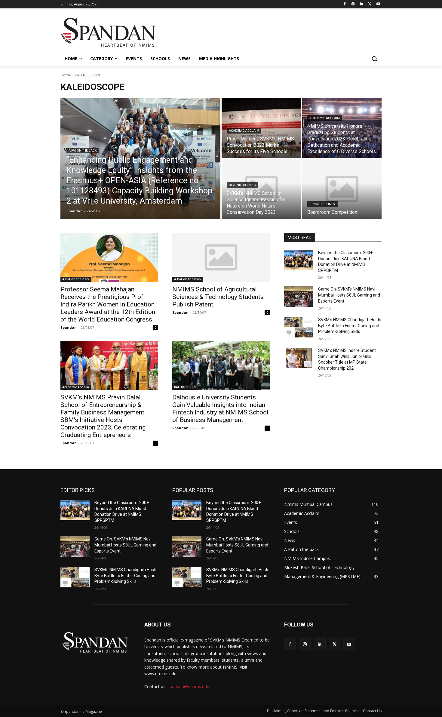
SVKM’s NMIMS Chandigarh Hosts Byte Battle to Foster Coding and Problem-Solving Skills (349, 325)
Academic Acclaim (244, 130)
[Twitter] (369, 4)
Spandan (68, 327)
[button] (374, 58)
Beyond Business (242, 185)
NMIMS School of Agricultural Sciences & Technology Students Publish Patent (218, 297)
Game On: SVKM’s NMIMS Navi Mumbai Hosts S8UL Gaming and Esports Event (349, 295)
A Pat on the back (83, 150)
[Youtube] (378, 4)
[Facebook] (344, 4)
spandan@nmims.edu (188, 686)
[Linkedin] (361, 4)
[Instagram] (353, 4)
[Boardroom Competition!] (342, 189)
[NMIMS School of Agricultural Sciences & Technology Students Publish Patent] (221, 257)
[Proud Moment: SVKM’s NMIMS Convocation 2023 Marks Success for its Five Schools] (261, 128)
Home (65, 75)
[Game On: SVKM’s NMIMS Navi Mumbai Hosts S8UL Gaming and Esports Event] (298, 296)
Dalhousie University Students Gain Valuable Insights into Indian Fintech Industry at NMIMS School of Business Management (220, 408)
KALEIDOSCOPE (185, 387)
